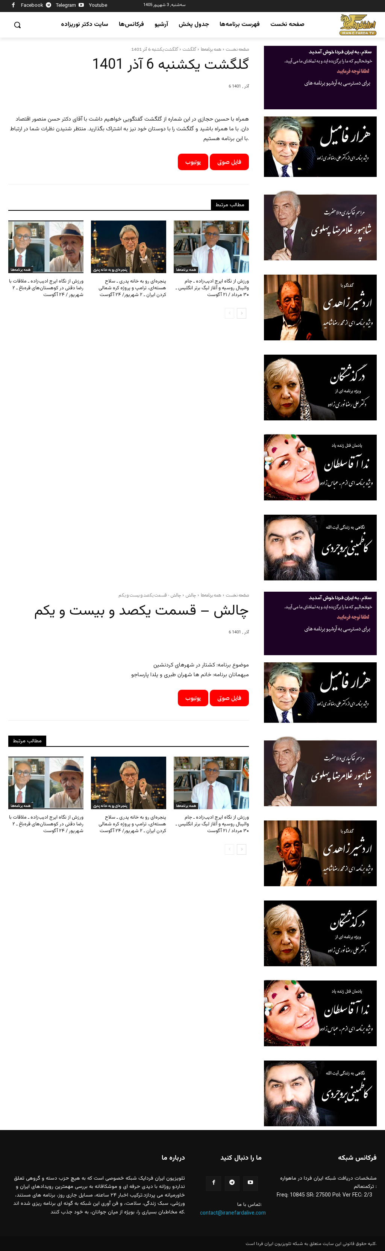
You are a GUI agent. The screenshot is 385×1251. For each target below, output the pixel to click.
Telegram (66, 5)
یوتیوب (193, 162)
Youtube (98, 5)
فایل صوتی (229, 162)
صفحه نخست (237, 49)
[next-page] (241, 313)
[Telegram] (49, 6)
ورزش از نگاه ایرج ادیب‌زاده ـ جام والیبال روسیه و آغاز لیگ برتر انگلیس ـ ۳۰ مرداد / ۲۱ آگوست (212, 288)
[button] (17, 25)
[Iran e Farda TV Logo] (358, 25)
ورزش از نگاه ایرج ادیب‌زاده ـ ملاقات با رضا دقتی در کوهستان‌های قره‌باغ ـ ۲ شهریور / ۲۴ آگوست (46, 288)
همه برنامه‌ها (211, 49)
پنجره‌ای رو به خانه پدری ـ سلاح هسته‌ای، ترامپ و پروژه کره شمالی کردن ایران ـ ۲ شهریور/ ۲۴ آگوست (132, 288)
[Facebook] (13, 6)
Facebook (32, 5)
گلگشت (189, 49)
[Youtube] (81, 6)
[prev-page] (229, 313)
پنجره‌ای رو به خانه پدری (110, 269)
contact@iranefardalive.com (233, 1213)
